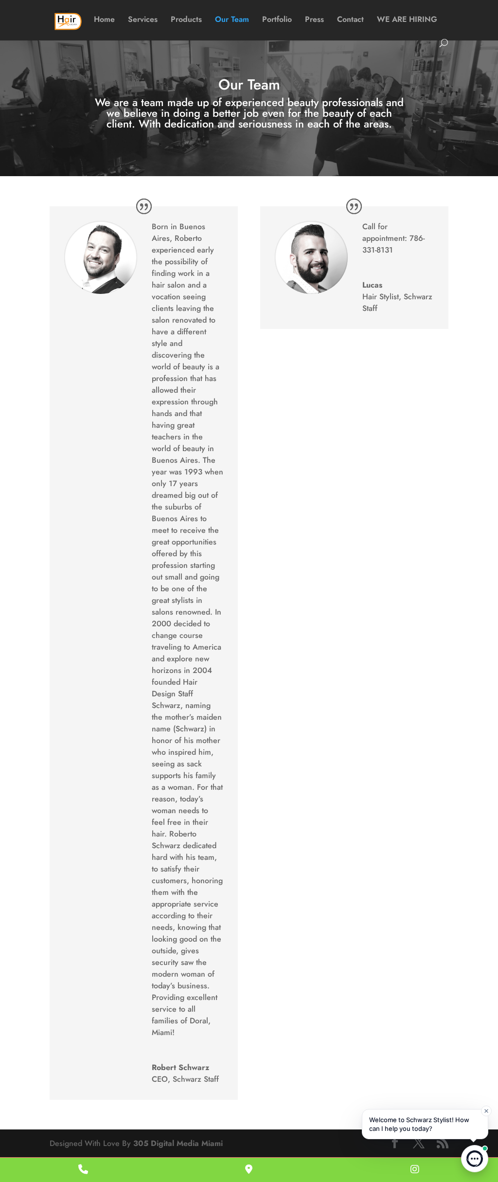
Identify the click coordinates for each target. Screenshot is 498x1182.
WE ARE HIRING (407, 20)
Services (143, 20)
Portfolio (277, 20)
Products (186, 20)
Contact (350, 20)
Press (314, 20)
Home (104, 20)
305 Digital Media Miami (178, 1143)
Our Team (232, 20)
